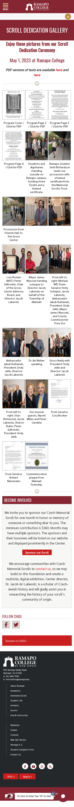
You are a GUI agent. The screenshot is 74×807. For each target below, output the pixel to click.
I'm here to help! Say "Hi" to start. (34, 796)
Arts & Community (19, 715)
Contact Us (15, 754)
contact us (43, 568)
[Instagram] (42, 767)
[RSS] (50, 767)
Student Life (16, 700)
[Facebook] (25, 767)
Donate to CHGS (16, 640)
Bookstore (14, 725)
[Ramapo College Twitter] (17, 625)
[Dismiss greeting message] (53, 793)
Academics (15, 690)
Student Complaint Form (22, 749)
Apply (26, 776)
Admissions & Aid (18, 695)
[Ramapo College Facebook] (7, 625)
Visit (10, 776)
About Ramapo (17, 685)
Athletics (14, 705)
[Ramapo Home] (37, 7)
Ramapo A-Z (16, 744)
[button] (63, 796)
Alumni (14, 710)
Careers (13, 729)
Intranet (14, 734)
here (59, 70)
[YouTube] (33, 767)
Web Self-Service (18, 739)
